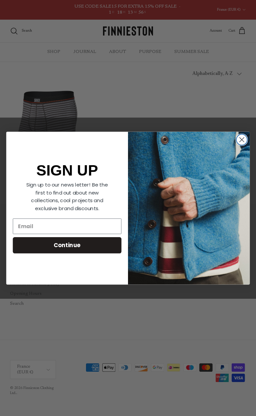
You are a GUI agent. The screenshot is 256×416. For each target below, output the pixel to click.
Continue (67, 245)
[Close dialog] (241, 139)
